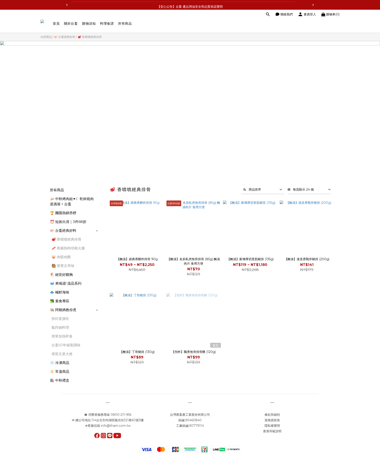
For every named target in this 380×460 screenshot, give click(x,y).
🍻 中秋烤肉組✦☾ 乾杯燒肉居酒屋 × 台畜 (72, 201)
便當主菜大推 (62, 354)
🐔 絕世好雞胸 (61, 275)
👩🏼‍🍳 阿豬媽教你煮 (63, 310)
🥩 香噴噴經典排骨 (90, 37)
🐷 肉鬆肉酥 (61, 257)
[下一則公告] (313, 5)
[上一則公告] (67, 5)
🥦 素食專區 (59, 301)
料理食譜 (107, 23)
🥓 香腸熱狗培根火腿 (68, 248)
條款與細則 (272, 415)
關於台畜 (71, 23)
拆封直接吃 (60, 319)
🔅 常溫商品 (59, 371)
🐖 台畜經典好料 (64, 37)
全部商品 (46, 37)
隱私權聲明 (272, 426)
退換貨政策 (272, 420)
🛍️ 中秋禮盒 (59, 380)
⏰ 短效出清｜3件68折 (68, 222)
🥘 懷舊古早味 (62, 266)
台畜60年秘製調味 (65, 345)
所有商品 (125, 23)
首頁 (56, 23)
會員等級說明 (272, 431)
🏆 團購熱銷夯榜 (63, 213)
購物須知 (89, 23)
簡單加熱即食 (62, 336)
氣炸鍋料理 (60, 327)
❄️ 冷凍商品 (59, 363)
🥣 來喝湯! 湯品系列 (65, 283)
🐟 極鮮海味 (59, 292)
